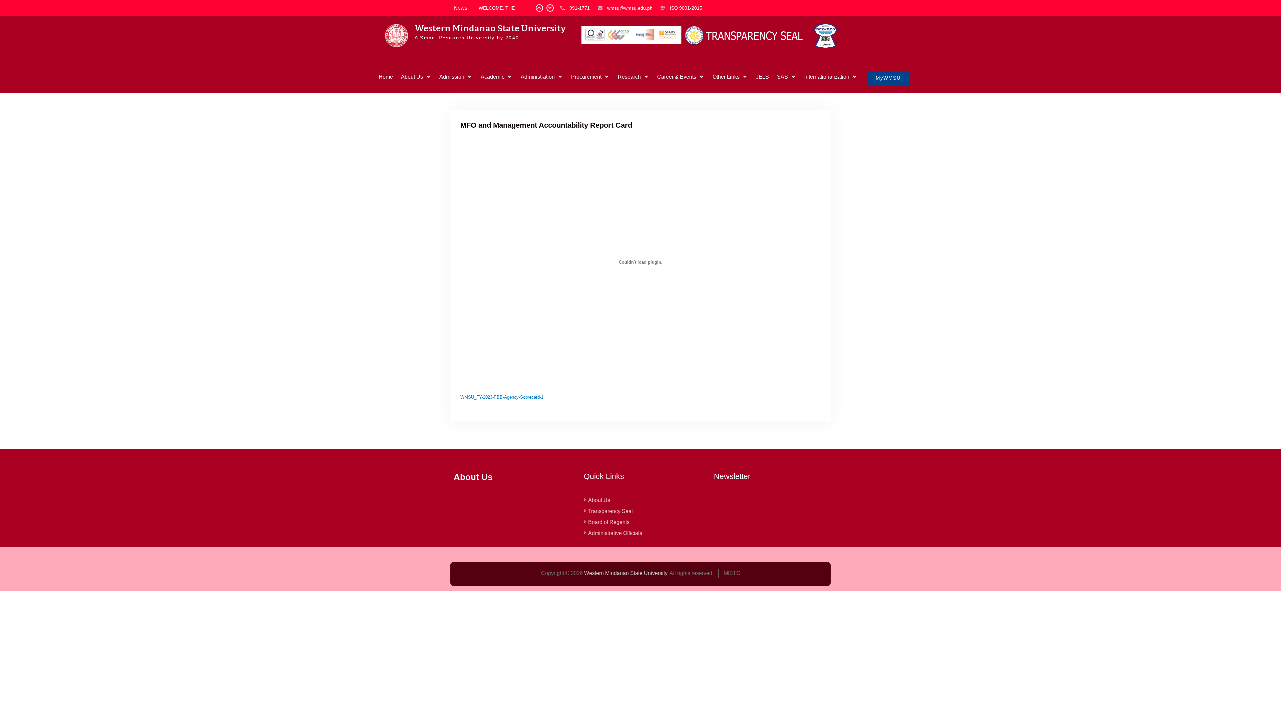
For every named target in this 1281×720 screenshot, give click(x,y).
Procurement (586, 77)
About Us (412, 77)
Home (386, 77)
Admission (451, 77)
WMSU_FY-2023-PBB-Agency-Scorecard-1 (501, 397)
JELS (762, 77)
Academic (492, 77)
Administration (538, 77)
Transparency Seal (610, 511)
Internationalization (826, 77)
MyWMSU (888, 78)
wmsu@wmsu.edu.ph (630, 8)
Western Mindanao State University (490, 28)
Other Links (726, 77)
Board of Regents (608, 522)
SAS (782, 77)
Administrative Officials (615, 533)
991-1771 (579, 8)
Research (629, 77)
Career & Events (676, 77)
